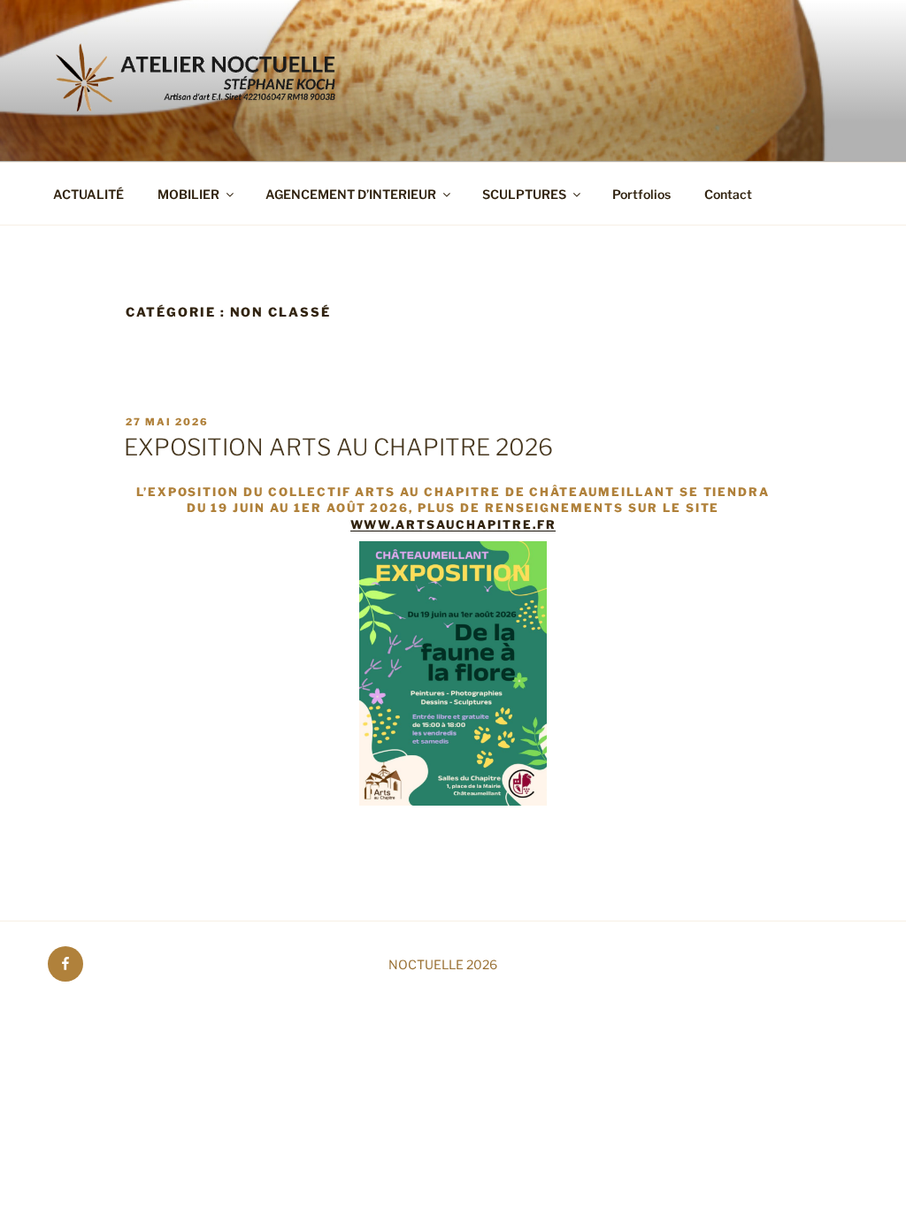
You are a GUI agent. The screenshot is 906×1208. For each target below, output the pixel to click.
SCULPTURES (524, 194)
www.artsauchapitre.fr (453, 524)
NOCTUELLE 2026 (442, 964)
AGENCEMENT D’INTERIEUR (350, 194)
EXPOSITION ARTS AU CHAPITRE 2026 (338, 447)
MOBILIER (188, 194)
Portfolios (641, 194)
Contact (728, 194)
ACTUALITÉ (88, 194)
